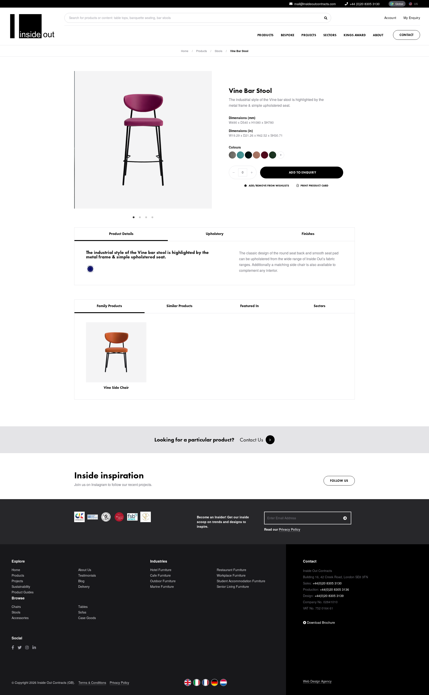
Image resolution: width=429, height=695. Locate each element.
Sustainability (21, 586)
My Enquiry (412, 17)
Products (265, 35)
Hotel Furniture (160, 569)
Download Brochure (320, 622)
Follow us (339, 481)
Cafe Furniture (160, 575)
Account (390, 17)
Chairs (16, 606)
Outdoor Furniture (163, 581)
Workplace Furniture (231, 575)
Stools (218, 51)
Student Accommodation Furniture (241, 581)
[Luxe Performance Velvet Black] (248, 155)
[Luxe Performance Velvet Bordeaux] (264, 155)
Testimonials (87, 575)
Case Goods (87, 617)
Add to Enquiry (302, 172)
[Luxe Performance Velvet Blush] (256, 155)
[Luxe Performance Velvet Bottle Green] (272, 155)
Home (184, 51)
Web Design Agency (317, 681)
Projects (308, 35)
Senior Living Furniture (233, 586)
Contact (407, 35)
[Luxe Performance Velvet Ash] (232, 155)
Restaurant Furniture (231, 569)
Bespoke (287, 35)
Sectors (329, 35)
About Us (84, 569)
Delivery (84, 586)
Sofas (82, 612)
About (378, 35)
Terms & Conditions (92, 682)
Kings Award (355, 35)
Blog (81, 581)
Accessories (20, 617)
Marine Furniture (162, 586)
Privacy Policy (289, 529)
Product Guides (23, 592)
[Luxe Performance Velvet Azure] (240, 155)
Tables (83, 606)
